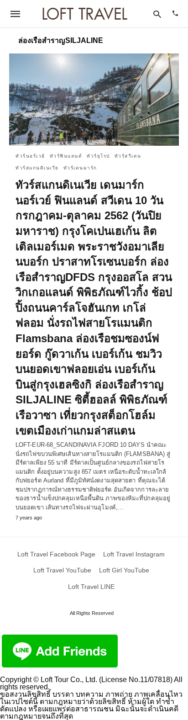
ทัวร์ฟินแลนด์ (66, 156)
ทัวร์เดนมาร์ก (80, 167)
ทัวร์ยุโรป (98, 156)
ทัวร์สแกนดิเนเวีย (37, 167)
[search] (157, 14)
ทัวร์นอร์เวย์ (30, 156)
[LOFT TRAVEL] (85, 13)
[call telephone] (175, 14)
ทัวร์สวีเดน (128, 156)
